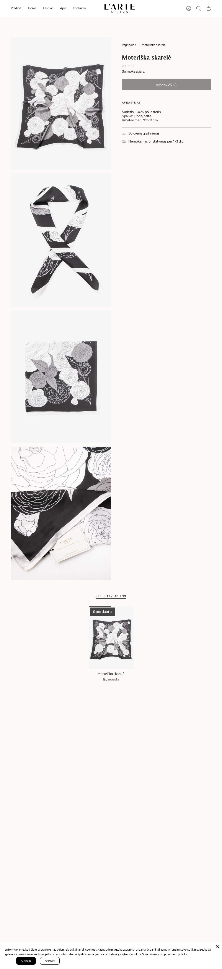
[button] (32, 8)
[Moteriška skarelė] (111, 637)
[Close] (217, 947)
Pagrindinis (129, 45)
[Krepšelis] (209, 8)
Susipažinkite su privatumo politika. (165, 954)
